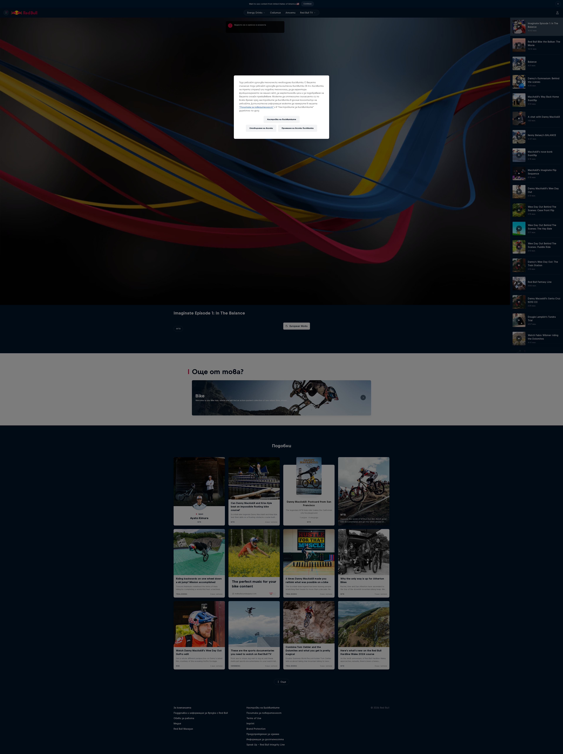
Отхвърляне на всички (261, 128)
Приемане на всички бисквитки (298, 128)
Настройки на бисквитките (281, 119)
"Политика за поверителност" (256, 107)
